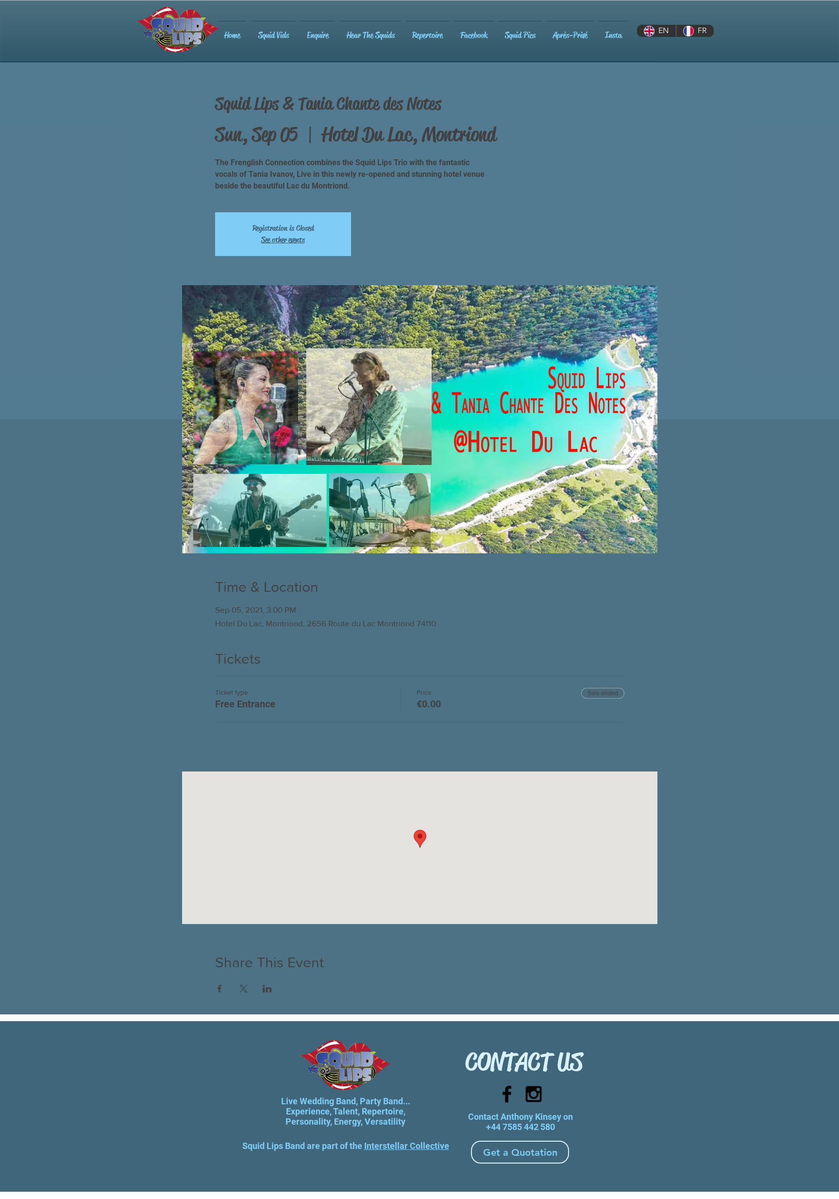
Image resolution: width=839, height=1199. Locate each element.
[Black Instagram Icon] (533, 1094)
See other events (283, 240)
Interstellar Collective (406, 1146)
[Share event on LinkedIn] (267, 989)
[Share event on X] (243, 989)
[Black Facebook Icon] (507, 1094)
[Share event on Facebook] (219, 989)
